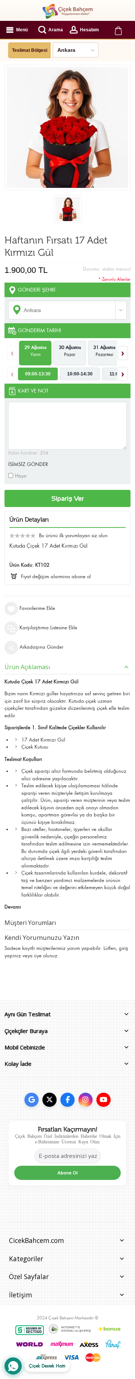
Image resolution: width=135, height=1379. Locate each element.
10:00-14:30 (80, 374)
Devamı (12, 907)
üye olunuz (45, 956)
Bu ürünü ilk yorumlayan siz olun (73, 535)
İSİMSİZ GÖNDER (28, 464)
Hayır (21, 476)
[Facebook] (67, 1100)
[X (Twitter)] (49, 1100)
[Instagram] (85, 1100)
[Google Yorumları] (31, 1100)
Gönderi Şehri (37, 290)
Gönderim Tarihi (39, 330)
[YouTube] (103, 1100)
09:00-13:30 (38, 374)
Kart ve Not (33, 391)
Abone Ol (67, 1172)
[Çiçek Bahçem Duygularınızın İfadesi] (67, 11)
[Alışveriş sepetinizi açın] (118, 30)
